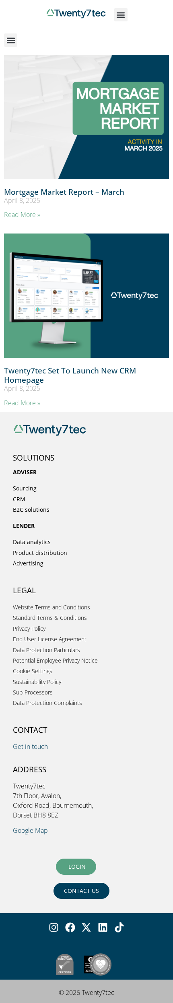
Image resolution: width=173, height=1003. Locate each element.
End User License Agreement (49, 639)
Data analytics (32, 542)
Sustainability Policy (37, 682)
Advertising (28, 563)
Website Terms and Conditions (51, 607)
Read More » (22, 214)
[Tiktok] (119, 927)
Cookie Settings (32, 671)
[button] (121, 14)
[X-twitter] (86, 927)
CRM (19, 499)
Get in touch (30, 746)
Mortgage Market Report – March (64, 191)
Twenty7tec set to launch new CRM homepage (70, 375)
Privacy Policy (29, 628)
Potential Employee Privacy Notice (55, 660)
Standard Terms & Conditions (50, 617)
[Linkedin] (103, 927)
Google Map (30, 830)
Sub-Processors (33, 692)
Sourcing (25, 488)
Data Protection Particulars (46, 650)
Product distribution (40, 553)
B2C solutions (31, 509)
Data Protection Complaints (47, 703)
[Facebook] (70, 927)
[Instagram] (54, 927)
